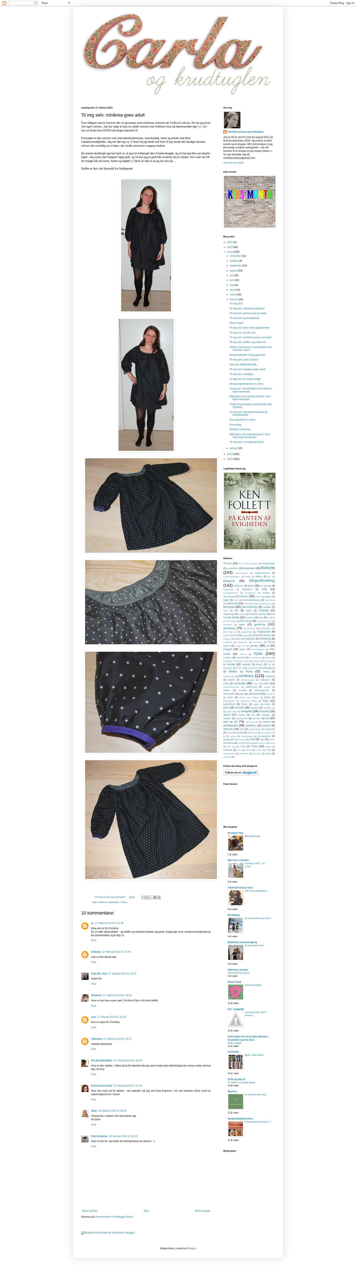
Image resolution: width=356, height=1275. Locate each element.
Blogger (191, 1248)
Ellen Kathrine (99, 1136)
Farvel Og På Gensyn (239, 973)
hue (236, 635)
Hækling (267, 635)
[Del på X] (151, 897)
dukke (249, 610)
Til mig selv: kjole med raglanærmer (249, 327)
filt (268, 617)
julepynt (227, 649)
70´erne (227, 563)
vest (269, 750)
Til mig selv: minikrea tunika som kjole (251, 337)
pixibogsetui (229, 701)
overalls (242, 690)
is (236, 646)
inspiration (242, 642)
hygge (245, 635)
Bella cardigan (235, 1043)
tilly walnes (261, 743)
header (226, 635)
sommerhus (242, 718)
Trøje (243, 746)
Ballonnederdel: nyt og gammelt (247, 355)
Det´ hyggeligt (236, 1009)
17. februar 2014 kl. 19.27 (117, 1038)
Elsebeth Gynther (258, 614)
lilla (269, 664)
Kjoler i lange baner (254, 1055)
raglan (256, 704)
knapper (227, 657)
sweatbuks (252, 733)
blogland (228, 580)
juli (232, 275)
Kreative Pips (236, 833)
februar (234, 299)
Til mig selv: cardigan (241, 374)
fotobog (268, 621)
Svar (93, 940)
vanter (248, 750)
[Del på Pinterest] (159, 897)
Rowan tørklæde (253, 985)
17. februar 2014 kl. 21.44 (128, 1085)
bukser (243, 596)
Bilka (248, 576)
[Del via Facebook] (155, 897)
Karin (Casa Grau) (101, 1085)
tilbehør (248, 743)
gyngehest (247, 632)
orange (267, 687)
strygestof (270, 729)
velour (259, 750)
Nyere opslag (89, 1210)
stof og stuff (251, 722)
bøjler (226, 600)
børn (236, 600)
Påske (244, 704)
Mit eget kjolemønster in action (246, 383)
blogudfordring (262, 580)
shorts (226, 714)
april (232, 289)
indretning (265, 638)
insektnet (227, 642)
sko (253, 715)
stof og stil (230, 721)
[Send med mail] (143, 897)
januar (234, 448)
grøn (225, 632)
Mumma (232, 1091)
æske (268, 753)
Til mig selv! (236, 303)
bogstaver (247, 589)
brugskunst (250, 593)
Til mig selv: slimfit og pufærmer (247, 308)
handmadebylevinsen (240, 1118)
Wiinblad (257, 753)
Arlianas (96, 951)
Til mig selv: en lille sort (242, 332)
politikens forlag (249, 701)
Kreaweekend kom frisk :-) (258, 1122)
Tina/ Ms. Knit (99, 973)
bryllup (266, 593)
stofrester (228, 729)
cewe (225, 610)
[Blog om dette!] (147, 897)
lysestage (227, 668)
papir (241, 694)
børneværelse (250, 607)
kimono (243, 654)
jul (267, 645)
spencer (256, 718)
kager (242, 649)
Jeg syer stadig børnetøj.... (244, 364)
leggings (246, 664)
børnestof (232, 603)
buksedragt (229, 596)
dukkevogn (228, 614)
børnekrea (270, 600)
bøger (268, 596)
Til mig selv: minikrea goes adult (247, 369)
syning (226, 739)
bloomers (238, 585)
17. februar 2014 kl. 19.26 (111, 1017)
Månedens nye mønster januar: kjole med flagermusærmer (250, 436)
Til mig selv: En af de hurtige (245, 379)
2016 (230, 242)
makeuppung (268, 668)
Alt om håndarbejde (248, 563)
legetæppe (270, 661)
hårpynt (227, 639)
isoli (243, 646)
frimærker (227, 624)
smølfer (227, 718)
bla (269, 576)
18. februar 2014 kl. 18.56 (123, 1136)
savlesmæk (231, 711)
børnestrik (249, 603)
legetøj (231, 664)
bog (269, 585)
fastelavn (249, 617)
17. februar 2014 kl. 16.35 (109, 923)
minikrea (102, 902)
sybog (233, 736)
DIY (237, 610)
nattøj (226, 683)
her (199, 126)
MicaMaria (234, 915)
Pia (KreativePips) (101, 1060)
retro (225, 707)
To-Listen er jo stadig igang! (241, 1082)
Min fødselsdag (252, 836)
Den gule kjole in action (243, 419)
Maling (266, 671)
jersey (254, 645)
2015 (230, 247)
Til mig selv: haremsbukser (244, 318)
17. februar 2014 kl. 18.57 (122, 973)
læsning (240, 668)
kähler (269, 657)
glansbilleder (249, 628)
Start (146, 1210)
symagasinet (264, 736)
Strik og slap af (236, 1079)
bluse (251, 585)
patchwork (254, 693)
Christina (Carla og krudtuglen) (245, 131)
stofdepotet (113, 902)
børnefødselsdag (251, 600)
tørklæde (227, 750)
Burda (258, 596)
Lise (93, 1017)
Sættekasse (240, 739)
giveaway (229, 628)
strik (242, 729)
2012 (230, 459)
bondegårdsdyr (230, 593)
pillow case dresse (249, 697)
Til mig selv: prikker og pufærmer (248, 342)
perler (230, 697)
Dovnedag (235, 424)
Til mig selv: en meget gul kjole (247, 442)
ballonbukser (241, 573)
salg (273, 708)
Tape (262, 739)
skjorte (241, 715)
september (236, 265)
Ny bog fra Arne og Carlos (258, 918)
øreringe (227, 757)
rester (268, 704)
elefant (242, 614)
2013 (230, 454)
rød (265, 708)
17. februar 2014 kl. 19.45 (128, 1060)
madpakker (252, 668)
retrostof (239, 707)
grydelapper (265, 628)
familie (235, 617)
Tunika (123, 902)
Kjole (94, 902)
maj (232, 285)
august (234, 270)
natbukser (265, 680)
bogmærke (228, 589)
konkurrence (255, 657)
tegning (230, 743)
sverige (239, 732)
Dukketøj (264, 610)
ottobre (226, 690)
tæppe (268, 746)
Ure (239, 750)
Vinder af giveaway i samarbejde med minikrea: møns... (251, 348)
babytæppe (248, 568)
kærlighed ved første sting (236, 661)
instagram (257, 642)
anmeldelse (232, 568)
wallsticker (243, 753)
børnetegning (264, 603)
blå (261, 586)
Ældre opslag (202, 1210)
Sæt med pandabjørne (256, 891)
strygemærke (254, 729)
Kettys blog (234, 981)
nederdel (239, 683)
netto (255, 683)
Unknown (96, 1038)
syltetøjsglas (247, 736)
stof (267, 718)
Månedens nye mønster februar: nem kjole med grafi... (250, 398)
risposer (255, 707)
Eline (94, 1110)
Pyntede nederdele (240, 429)
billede (259, 576)
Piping (267, 697)
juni (232, 280)
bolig (264, 589)
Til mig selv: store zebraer (244, 359)
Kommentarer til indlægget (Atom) (114, 1216)
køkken (256, 661)
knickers (240, 657)
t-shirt (252, 739)
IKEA (252, 639)
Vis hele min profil (233, 162)
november (236, 256)
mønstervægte (248, 680)
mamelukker (229, 676)
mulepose (270, 676)
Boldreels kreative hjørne (242, 942)
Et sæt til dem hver (254, 945)
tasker (272, 739)
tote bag (231, 746)
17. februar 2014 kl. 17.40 (116, 951)
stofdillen (251, 725)
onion (266, 683)
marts (233, 294)
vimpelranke (229, 753)
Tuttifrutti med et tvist (240, 887)
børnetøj (228, 606)
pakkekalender (261, 690)
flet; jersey (246, 621)
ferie (261, 617)
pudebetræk (229, 704)
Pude (266, 700)
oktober (234, 260)
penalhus (270, 694)
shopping (264, 711)
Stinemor (96, 995)
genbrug (259, 624)
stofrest (267, 725)
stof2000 (266, 722)
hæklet (255, 635)
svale (229, 733)
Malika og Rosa (241, 671)
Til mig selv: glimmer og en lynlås (248, 313)
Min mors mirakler (238, 860)
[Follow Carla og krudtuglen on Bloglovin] (241, 774)
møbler (231, 680)
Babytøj (268, 568)
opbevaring (251, 687)
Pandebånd (229, 694)
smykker (265, 715)
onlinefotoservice (231, 687)
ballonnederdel (262, 573)
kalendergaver (258, 649)
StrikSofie (233, 1051)
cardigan (266, 607)
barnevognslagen (231, 576)
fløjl (258, 621)
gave (242, 624)
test (239, 743)
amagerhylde (268, 563)
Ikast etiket (240, 639)
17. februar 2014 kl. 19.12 (117, 995)
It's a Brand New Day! (256, 1094)
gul (234, 632)
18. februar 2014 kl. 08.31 (112, 1110)
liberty (259, 664)
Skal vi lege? (237, 323)
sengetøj (246, 711)
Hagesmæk (263, 631)
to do (272, 743)
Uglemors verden (238, 969)
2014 (230, 251)
